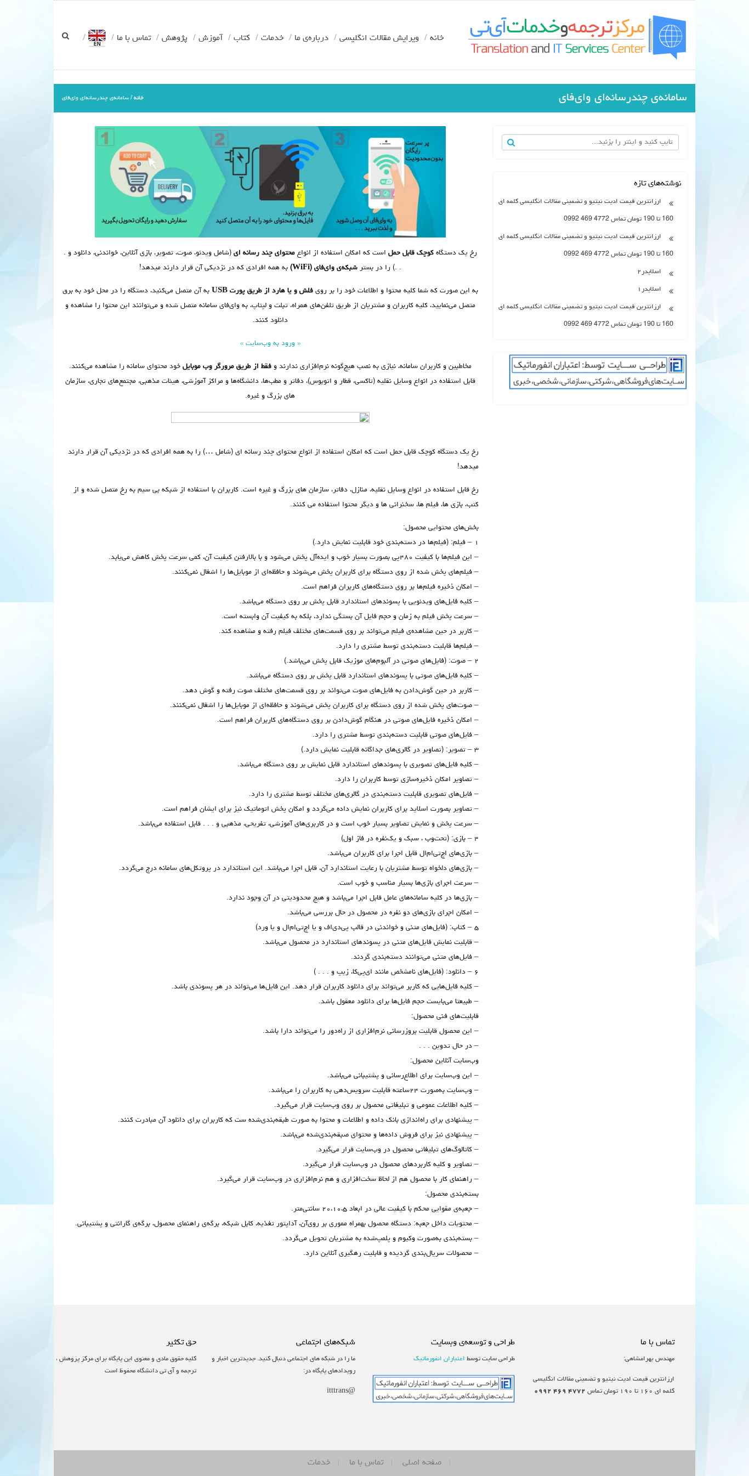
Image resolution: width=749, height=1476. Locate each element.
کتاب (242, 38)
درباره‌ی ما (311, 38)
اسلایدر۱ (649, 289)
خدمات (272, 38)
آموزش (210, 38)
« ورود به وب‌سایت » (270, 344)
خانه (437, 38)
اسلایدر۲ (649, 272)
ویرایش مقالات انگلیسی (379, 38)
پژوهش (175, 38)
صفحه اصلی (421, 1463)
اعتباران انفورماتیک (439, 1359)
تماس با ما (134, 38)
